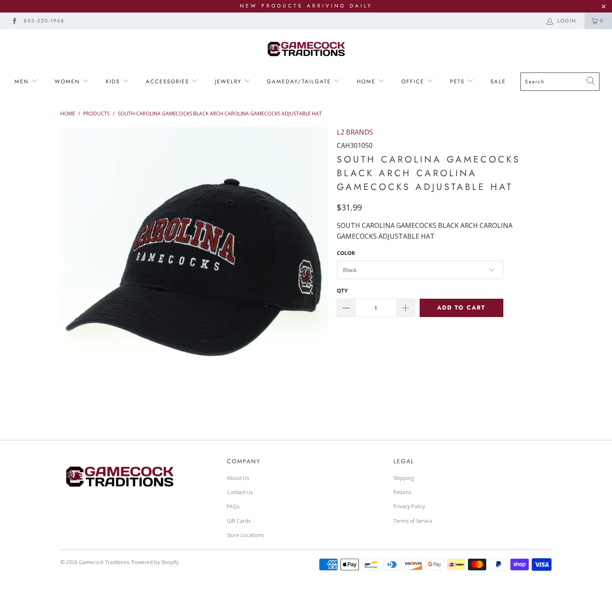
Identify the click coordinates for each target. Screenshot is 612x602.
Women (68, 81)
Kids (113, 81)
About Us (238, 478)
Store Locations (245, 535)
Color (346, 253)
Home (367, 81)
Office (414, 81)
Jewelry (229, 81)
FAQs (233, 506)
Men (23, 81)
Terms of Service (413, 521)
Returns (402, 492)
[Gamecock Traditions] (306, 48)
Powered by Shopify (155, 562)
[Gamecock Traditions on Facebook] (13, 20)
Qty (342, 290)
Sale (498, 81)
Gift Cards (239, 521)
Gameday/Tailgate (300, 81)
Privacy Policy (409, 506)
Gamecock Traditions (104, 562)
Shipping (403, 478)
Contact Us (240, 492)
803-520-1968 (44, 21)
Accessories (167, 81)
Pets (458, 81)
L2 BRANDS (355, 132)
